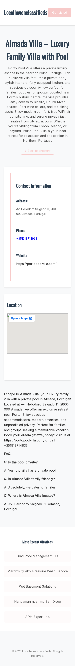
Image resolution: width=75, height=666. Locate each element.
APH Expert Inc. (37, 617)
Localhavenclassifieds (25, 12)
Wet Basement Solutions (37, 586)
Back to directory (37, 150)
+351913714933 (26, 238)
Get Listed (59, 12)
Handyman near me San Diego (37, 601)
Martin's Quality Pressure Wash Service (37, 571)
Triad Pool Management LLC (37, 556)
